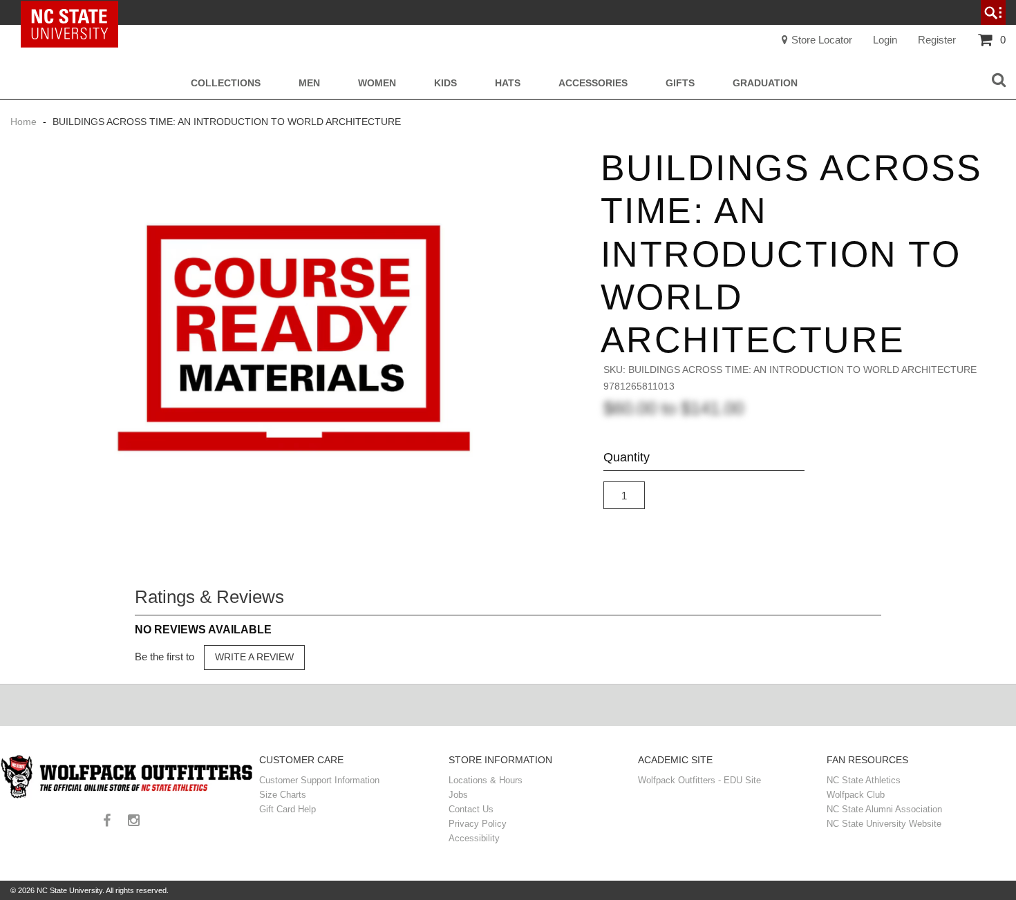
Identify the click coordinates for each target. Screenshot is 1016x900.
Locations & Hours (486, 780)
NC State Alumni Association (884, 809)
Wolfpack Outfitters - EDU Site (699, 780)
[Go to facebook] (112, 821)
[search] (993, 12)
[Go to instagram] (139, 821)
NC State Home (74, 12)
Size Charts (282, 794)
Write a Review (254, 656)
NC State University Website (884, 823)
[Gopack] (126, 777)
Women (377, 83)
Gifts (680, 83)
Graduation (765, 83)
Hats (507, 83)
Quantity (626, 457)
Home (24, 121)
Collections (226, 83)
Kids (445, 83)
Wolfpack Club (856, 794)
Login (885, 40)
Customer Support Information (319, 780)
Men (309, 83)
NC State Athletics (864, 780)
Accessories (593, 83)
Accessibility (474, 838)
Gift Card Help (287, 809)
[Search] (999, 81)
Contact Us (471, 809)
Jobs (458, 794)
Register (937, 40)
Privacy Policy (478, 823)
